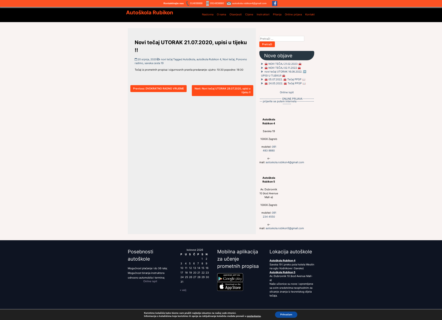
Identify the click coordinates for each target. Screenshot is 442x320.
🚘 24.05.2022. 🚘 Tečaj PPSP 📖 (285, 83)
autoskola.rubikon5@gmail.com (285, 228)
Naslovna (207, 14)
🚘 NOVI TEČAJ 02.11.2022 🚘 (283, 67)
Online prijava (293, 14)
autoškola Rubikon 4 (208, 59)
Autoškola (189, 59)
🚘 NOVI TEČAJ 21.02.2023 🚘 (283, 63)
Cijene (249, 14)
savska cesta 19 (154, 63)
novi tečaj (167, 59)
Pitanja (277, 14)
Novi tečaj (229, 59)
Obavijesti (235, 14)
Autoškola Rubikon (149, 12)
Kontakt (310, 14)
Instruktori (263, 14)
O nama (221, 14)
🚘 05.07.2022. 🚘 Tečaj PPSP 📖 (285, 79)
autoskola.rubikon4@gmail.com (285, 162)
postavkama (254, 316)
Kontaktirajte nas (174, 3)
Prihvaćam (286, 314)
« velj (183, 290)
